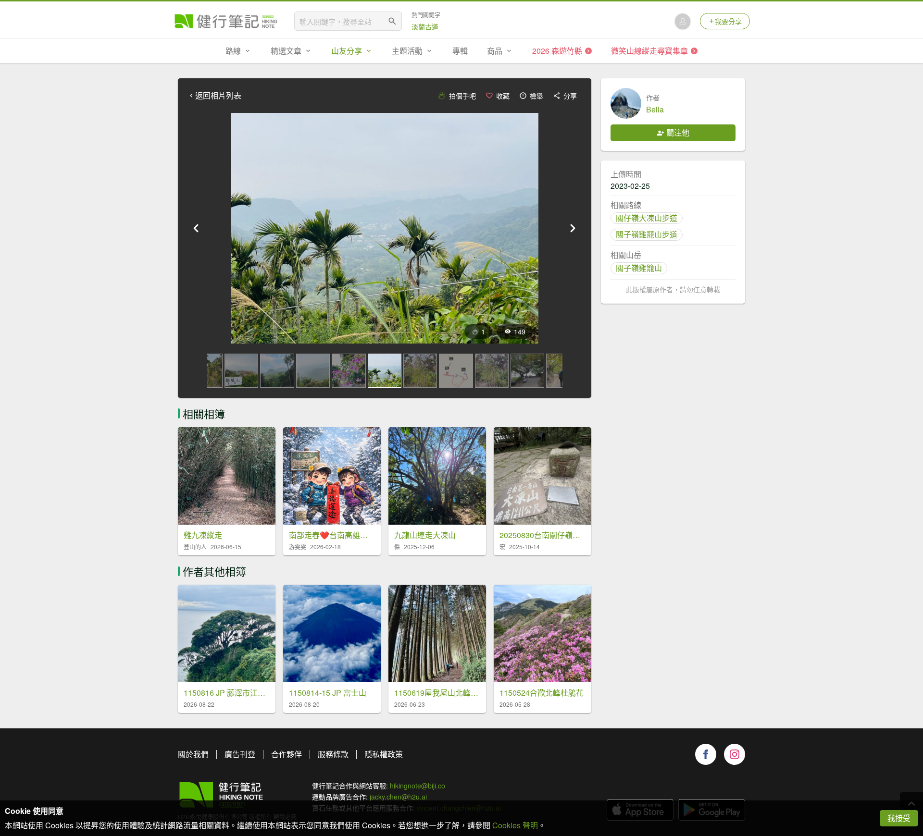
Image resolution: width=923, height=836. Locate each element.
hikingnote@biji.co (417, 785)
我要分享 (728, 21)
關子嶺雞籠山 (639, 267)
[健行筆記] (226, 21)
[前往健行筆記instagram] (734, 754)
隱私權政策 (383, 754)
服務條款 (333, 754)
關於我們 (193, 754)
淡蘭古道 (425, 26)
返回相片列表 (218, 95)
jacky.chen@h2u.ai (398, 796)
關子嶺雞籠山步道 (646, 234)
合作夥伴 (286, 754)
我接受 (899, 818)
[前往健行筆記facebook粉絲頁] (705, 754)
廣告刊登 (240, 754)
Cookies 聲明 (515, 825)
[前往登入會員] (682, 21)
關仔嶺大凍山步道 (646, 217)
